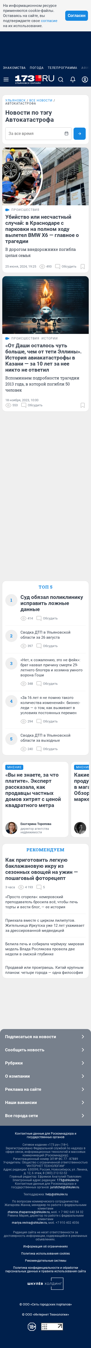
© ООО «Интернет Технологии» (45, 1314)
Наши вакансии (21, 1102)
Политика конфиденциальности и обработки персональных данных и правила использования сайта (45, 1269)
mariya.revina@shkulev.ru (29, 1222)
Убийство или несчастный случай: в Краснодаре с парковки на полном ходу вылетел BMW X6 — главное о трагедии (42, 229)
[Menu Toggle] (6, 79)
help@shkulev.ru (57, 1194)
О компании (17, 1076)
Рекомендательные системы (45, 1260)
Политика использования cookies (45, 1253)
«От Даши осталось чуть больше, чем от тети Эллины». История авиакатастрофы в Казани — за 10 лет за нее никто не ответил (43, 358)
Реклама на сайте (23, 1089)
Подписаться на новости (30, 1036)
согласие (49, 20)
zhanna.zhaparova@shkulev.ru (29, 1212)
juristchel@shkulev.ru (64, 1187)
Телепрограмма (62, 68)
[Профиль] (85, 79)
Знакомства (14, 68)
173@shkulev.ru (68, 1180)
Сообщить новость (24, 1049)
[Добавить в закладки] (83, 267)
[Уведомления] (73, 79)
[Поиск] (61, 79)
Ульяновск (15, 100)
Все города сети (21, 1115)
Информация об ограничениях (45, 1246)
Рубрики (14, 1062)
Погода (37, 68)
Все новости (41, 100)
